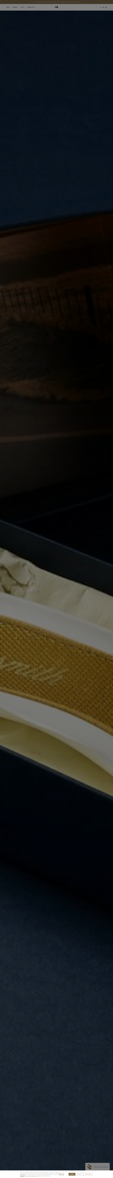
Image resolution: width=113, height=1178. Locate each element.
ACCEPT (72, 1174)
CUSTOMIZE (88, 1174)
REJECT (79, 1174)
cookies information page (32, 1176)
